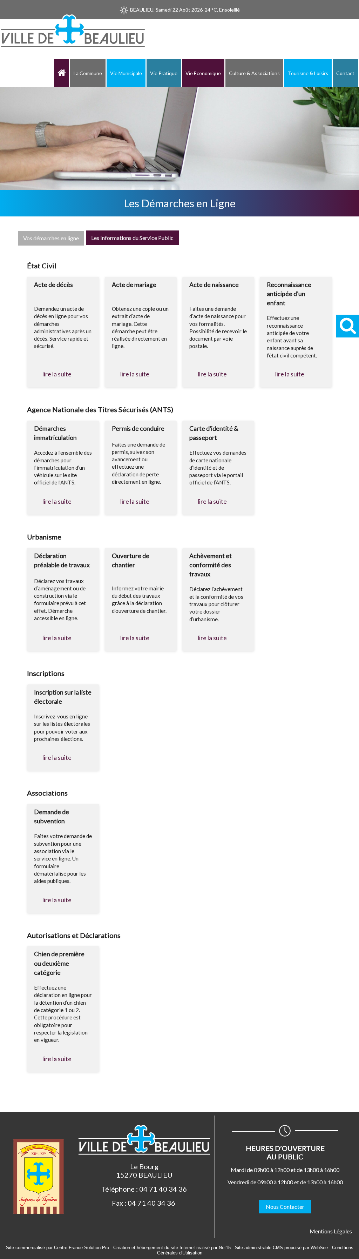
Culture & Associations (254, 73)
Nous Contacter (285, 1206)
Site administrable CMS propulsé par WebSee (281, 1247)
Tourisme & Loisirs (308, 73)
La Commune (88, 73)
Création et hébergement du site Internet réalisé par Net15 (172, 1247)
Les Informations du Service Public (132, 237)
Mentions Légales (331, 1231)
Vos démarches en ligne (51, 238)
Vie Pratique (163, 73)
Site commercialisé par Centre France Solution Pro (57, 1247)
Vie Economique (203, 73)
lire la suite (57, 374)
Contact (345, 73)
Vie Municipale (126, 73)
